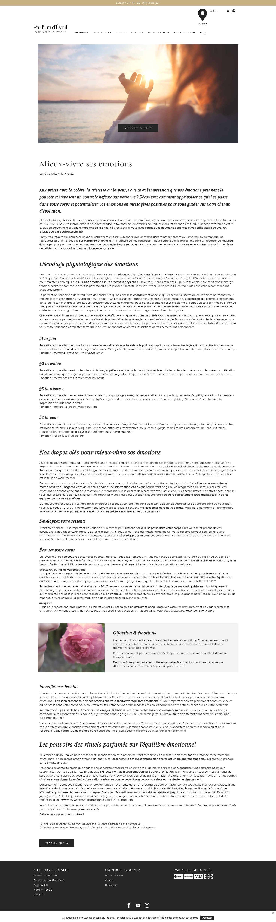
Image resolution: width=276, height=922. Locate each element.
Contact (109, 880)
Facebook (129, 905)
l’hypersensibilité (54, 224)
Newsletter (111, 885)
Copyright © (41, 885)
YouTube (138, 905)
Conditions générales (46, 875)
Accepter (207, 918)
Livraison (39, 894)
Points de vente (114, 875)
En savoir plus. (190, 918)
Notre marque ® (43, 890)
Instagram (147, 905)
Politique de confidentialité (49, 880)
